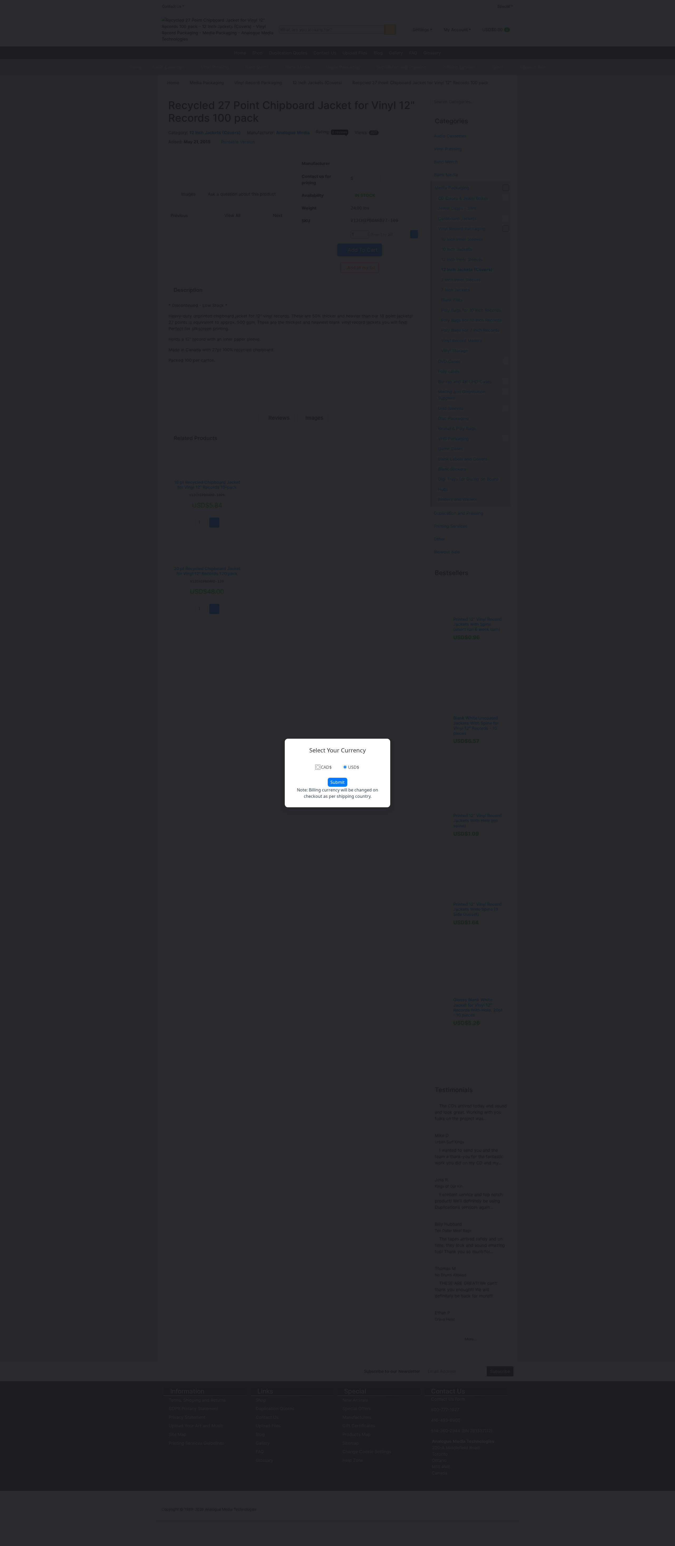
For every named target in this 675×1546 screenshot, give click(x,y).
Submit (337, 782)
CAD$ (326, 767)
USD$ (353, 767)
